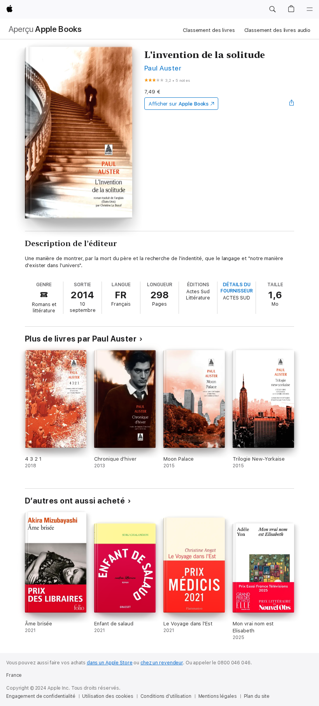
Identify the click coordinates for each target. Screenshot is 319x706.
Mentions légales (217, 696)
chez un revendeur (161, 663)
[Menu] (309, 9)
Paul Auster (162, 68)
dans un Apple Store (110, 663)
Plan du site (257, 696)
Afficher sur (179, 104)
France (14, 675)
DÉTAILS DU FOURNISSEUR (237, 288)
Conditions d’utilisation (165, 696)
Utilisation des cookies (107, 696)
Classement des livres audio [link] (277, 30)
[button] (272, 9)
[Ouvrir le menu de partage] (291, 103)
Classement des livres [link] (209, 30)
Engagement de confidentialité (40, 696)
